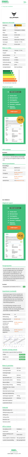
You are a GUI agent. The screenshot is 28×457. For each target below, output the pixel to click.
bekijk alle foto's (20, 180)
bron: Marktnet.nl (6, 199)
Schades (5, 2)
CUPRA (16, 27)
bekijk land (17, 319)
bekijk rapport (14, 111)
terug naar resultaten (7, 6)
